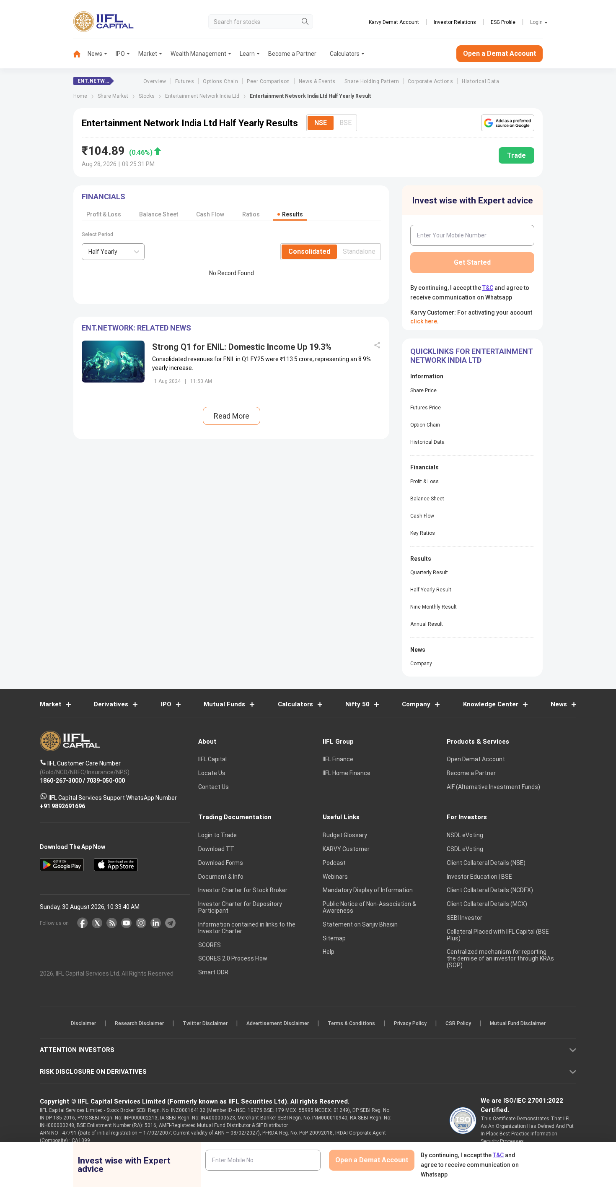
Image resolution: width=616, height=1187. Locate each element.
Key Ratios (422, 533)
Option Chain (425, 425)
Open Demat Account (476, 759)
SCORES (209, 945)
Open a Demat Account (499, 53)
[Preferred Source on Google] (507, 123)
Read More (231, 415)
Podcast (334, 862)
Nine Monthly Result (433, 607)
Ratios (251, 214)
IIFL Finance (338, 759)
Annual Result (426, 624)
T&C (487, 287)
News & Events (317, 81)
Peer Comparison (268, 81)
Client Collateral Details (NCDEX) (490, 890)
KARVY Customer (346, 849)
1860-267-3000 (61, 780)
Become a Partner (292, 53)
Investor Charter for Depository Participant (240, 907)
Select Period (97, 234)
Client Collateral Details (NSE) (486, 862)
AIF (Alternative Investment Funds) (493, 787)
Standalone (359, 251)
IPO (120, 53)
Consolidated (309, 251)
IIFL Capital (212, 759)
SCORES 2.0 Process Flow (232, 958)
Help (328, 951)
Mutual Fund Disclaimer (518, 1023)
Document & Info (220, 876)
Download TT (216, 849)
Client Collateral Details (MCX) (487, 904)
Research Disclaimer (139, 1023)
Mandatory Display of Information (368, 890)
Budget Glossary (345, 835)
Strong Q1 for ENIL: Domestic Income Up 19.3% (241, 347)
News (95, 53)
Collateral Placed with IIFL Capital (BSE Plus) (498, 935)
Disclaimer (83, 1023)
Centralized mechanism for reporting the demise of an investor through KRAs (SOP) (500, 958)
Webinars (335, 876)
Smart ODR (213, 972)
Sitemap (334, 938)
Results (292, 214)
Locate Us (211, 773)
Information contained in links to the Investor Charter (246, 928)
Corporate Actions (430, 81)
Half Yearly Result (430, 590)
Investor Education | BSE (479, 876)
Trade (516, 155)
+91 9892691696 (62, 806)
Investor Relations (455, 22)
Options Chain (220, 81)
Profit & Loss (103, 214)
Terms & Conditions (351, 1023)
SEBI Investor (464, 917)
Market (147, 53)
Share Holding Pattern (371, 81)
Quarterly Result (429, 572)
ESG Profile (503, 22)
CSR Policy (458, 1023)
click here (423, 321)
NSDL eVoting (465, 835)
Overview (154, 81)
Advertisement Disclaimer (277, 1023)
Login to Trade (217, 835)
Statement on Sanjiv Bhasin (360, 924)
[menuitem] (80, 53)
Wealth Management (198, 53)
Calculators (345, 53)
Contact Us (213, 787)
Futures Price (425, 408)
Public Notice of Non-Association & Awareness (369, 907)
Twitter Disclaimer (205, 1023)
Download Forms (220, 862)
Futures (184, 81)
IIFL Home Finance (346, 773)
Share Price (423, 390)
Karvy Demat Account (394, 22)
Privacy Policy (410, 1023)
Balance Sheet (158, 214)
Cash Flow (210, 214)
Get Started (472, 262)
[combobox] (113, 251)
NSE (320, 123)
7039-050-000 (105, 780)
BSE (345, 123)
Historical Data (480, 81)
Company (421, 663)
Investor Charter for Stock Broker (242, 890)
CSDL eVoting (465, 849)
